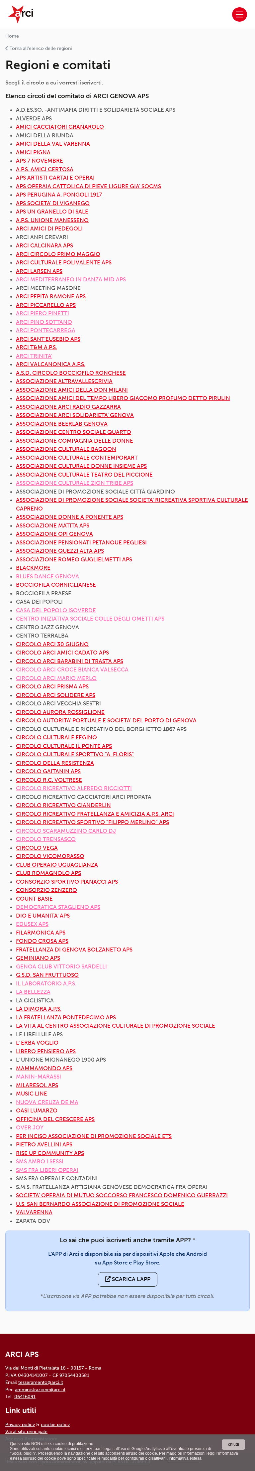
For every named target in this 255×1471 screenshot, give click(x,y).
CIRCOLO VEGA (37, 847)
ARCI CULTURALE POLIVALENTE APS (64, 262)
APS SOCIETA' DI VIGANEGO (53, 203)
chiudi (233, 1444)
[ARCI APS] (20, 14)
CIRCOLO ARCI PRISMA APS (52, 686)
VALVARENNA (34, 1212)
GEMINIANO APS (38, 958)
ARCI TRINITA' (34, 356)
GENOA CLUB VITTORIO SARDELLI (61, 966)
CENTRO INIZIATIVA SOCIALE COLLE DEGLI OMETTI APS (90, 618)
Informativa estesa (185, 1458)
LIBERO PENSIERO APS (46, 1051)
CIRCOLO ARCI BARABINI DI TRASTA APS (69, 661)
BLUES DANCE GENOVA (47, 576)
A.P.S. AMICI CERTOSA (44, 169)
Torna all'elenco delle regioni (40, 48)
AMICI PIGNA (33, 152)
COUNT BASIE (34, 898)
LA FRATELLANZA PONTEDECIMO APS (66, 1017)
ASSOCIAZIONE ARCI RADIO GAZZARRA (68, 406)
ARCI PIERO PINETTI (42, 313)
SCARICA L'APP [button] (130, 1279)
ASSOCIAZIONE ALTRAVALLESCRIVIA (64, 381)
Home (12, 36)
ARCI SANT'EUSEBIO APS (48, 339)
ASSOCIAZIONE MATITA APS (52, 525)
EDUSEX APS (32, 924)
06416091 (25, 1396)
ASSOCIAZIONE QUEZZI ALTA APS (60, 550)
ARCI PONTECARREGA (45, 330)
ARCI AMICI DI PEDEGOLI (49, 228)
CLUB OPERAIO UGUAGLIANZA (57, 864)
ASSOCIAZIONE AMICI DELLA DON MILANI (72, 389)
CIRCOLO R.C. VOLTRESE (49, 780)
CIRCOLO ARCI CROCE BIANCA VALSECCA (72, 669)
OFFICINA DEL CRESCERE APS (55, 1119)
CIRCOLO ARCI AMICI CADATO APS (62, 652)
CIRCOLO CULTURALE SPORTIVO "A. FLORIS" (75, 754)
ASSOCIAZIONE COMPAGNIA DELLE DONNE (74, 440)
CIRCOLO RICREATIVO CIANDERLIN (63, 805)
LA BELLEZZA (33, 991)
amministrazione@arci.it (40, 1390)
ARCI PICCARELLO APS (46, 305)
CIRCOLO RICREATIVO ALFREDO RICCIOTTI (74, 788)
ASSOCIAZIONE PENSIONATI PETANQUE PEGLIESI (81, 542)
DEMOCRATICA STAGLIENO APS (58, 907)
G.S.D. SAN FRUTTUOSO (47, 974)
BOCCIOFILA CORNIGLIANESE (56, 584)
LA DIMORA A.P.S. (38, 1008)
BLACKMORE (33, 567)
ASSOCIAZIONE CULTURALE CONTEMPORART (77, 457)
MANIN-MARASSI (38, 1076)
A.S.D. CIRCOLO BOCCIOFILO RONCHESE (71, 372)
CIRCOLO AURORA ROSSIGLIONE (60, 712)
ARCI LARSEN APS (39, 271)
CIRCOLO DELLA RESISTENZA (55, 763)
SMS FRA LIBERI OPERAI (47, 1170)
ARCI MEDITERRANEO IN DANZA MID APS (71, 279)
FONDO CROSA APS (42, 941)
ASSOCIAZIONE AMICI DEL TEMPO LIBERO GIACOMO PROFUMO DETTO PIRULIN (123, 398)
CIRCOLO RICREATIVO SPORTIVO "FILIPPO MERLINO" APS (92, 822)
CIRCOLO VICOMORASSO (50, 856)
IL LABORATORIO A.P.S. (46, 983)
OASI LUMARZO (36, 1110)
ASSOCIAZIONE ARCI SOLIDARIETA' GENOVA (75, 415)
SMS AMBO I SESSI (39, 1161)
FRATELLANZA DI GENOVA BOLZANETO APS (74, 949)
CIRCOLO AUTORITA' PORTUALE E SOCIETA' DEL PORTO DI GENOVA (106, 720)
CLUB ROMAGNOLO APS (48, 873)
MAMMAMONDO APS (44, 1068)
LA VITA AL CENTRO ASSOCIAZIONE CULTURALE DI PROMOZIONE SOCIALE (115, 1025)
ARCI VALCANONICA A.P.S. (50, 364)
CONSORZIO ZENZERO (46, 890)
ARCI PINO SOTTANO (44, 322)
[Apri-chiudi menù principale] (239, 14)
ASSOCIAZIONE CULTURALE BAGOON (66, 449)
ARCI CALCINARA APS (44, 245)
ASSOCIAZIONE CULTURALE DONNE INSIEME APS (81, 466)
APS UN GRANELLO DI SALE (52, 211)
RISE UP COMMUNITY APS (50, 1153)
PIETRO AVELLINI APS (44, 1144)
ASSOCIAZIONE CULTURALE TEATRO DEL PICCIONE (84, 474)
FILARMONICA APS (40, 932)
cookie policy (55, 1424)
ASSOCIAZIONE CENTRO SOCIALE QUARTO (73, 432)
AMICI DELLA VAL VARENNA (53, 143)
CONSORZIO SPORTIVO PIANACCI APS (67, 881)
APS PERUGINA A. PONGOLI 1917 (59, 194)
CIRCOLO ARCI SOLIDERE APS (55, 695)
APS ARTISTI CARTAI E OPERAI (55, 177)
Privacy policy (20, 1424)
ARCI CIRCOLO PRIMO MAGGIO (58, 254)
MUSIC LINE (31, 1093)
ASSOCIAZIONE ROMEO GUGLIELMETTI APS (74, 559)
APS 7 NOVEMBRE (39, 160)
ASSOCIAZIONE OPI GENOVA (54, 533)
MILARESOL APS (37, 1085)
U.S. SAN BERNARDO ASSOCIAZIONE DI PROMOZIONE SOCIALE (100, 1204)
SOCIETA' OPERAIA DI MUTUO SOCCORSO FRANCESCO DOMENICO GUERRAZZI (122, 1195)
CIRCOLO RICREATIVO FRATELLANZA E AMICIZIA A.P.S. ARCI (95, 813)
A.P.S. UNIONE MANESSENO (52, 220)
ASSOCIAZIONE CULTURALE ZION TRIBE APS (74, 483)
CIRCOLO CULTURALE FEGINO (56, 737)
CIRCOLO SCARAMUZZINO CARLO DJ (66, 830)
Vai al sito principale (26, 1431)
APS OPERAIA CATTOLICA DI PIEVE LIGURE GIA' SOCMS (88, 186)
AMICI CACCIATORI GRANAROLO (60, 126)
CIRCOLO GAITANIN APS (48, 771)
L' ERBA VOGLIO (37, 1042)
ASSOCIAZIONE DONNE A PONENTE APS (69, 517)
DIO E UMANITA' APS (43, 915)
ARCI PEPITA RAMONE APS (51, 296)
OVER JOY (29, 1127)
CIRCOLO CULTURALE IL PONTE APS (64, 746)
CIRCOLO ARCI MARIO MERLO (56, 678)
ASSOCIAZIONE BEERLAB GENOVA (62, 423)
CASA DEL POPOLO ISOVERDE (56, 610)
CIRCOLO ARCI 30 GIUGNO (52, 644)
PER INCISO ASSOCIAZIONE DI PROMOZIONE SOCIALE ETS (94, 1136)
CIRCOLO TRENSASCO (46, 839)
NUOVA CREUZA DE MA (47, 1102)
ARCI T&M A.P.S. (36, 347)
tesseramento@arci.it (40, 1382)
